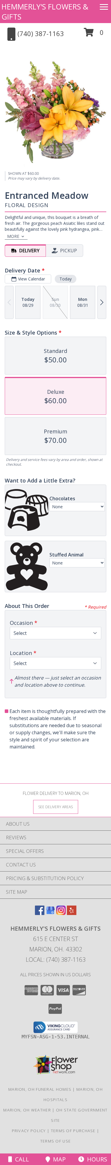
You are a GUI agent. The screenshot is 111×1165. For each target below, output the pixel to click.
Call (20, 1159)
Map (58, 1159)
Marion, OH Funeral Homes (39, 1089)
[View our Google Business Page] (50, 913)
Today (65, 279)
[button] (94, 34)
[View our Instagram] (61, 913)
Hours (95, 1159)
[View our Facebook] (39, 913)
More (13, 236)
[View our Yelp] (71, 913)
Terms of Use (55, 1141)
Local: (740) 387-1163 (56, 960)
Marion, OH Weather (27, 1110)
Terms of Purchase (73, 1130)
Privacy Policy (29, 1130)
